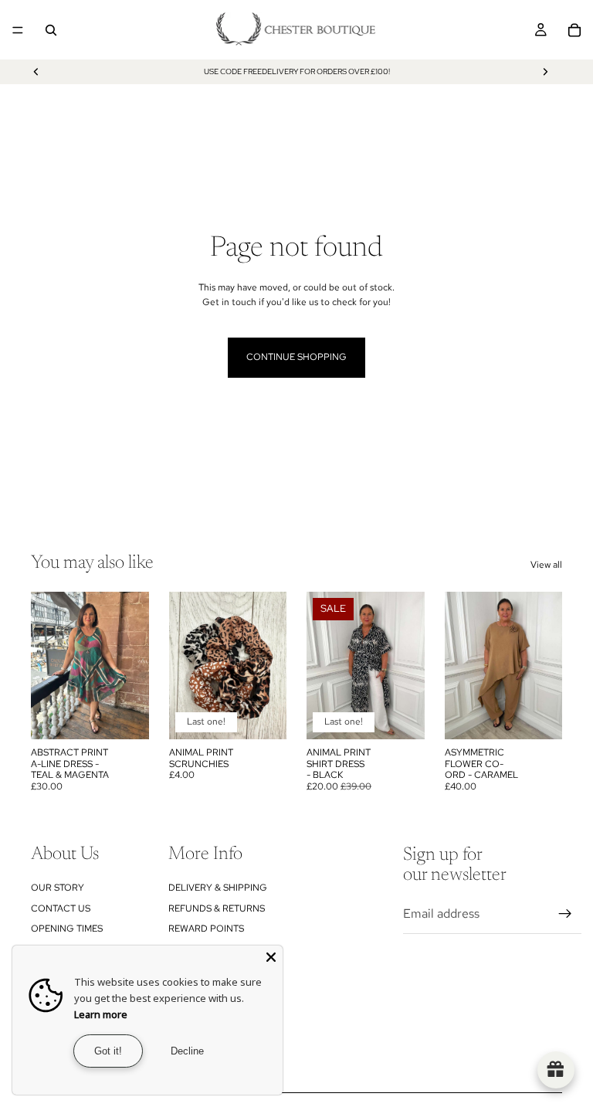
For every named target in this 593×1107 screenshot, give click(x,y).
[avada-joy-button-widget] (555, 1069)
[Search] (51, 30)
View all (546, 565)
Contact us (60, 908)
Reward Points (206, 928)
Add (138, 715)
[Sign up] (565, 914)
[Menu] (18, 30)
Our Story (57, 887)
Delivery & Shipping (217, 887)
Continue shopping (296, 357)
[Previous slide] (36, 72)
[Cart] (574, 30)
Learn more (100, 1014)
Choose (414, 715)
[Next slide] (545, 72)
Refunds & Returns (216, 908)
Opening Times (67, 928)
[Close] (271, 957)
